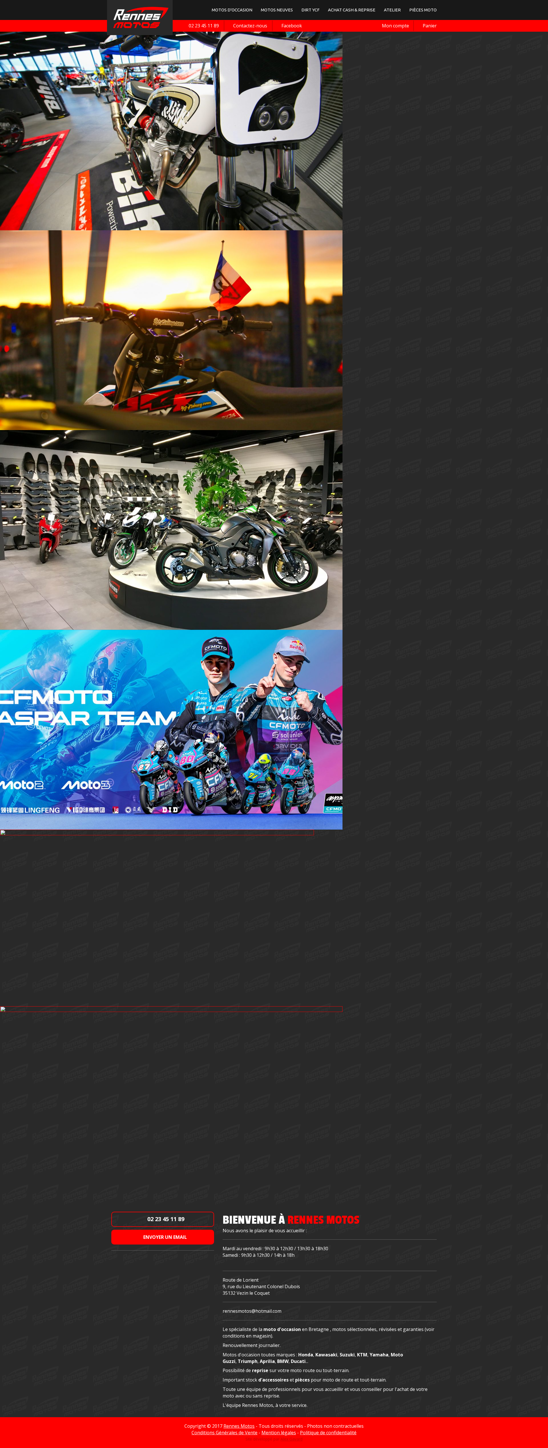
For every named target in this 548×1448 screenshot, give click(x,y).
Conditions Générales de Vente (224, 1432)
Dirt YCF (310, 9)
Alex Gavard (292, 1439)
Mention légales (278, 1432)
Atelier (392, 9)
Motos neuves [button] (277, 9)
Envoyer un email (164, 1237)
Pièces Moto (423, 9)
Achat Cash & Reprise (351, 9)
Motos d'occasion (232, 9)
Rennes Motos (239, 1426)
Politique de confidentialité (328, 1432)
